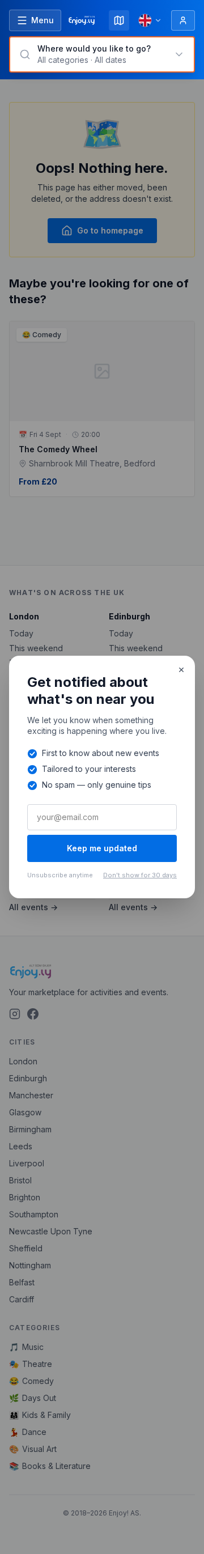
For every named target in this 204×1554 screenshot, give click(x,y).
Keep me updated (102, 848)
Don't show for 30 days (140, 875)
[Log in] (183, 20)
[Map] (119, 20)
